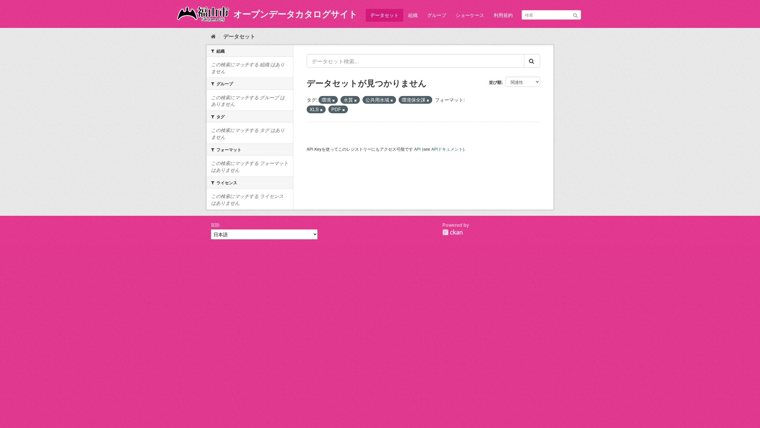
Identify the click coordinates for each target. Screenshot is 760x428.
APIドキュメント (447, 149)
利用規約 (503, 15)
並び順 (495, 82)
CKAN (452, 232)
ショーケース (470, 15)
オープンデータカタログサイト (295, 13)
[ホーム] (213, 36)
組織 (413, 15)
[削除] (333, 100)
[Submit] (575, 14)
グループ (436, 15)
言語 (215, 225)
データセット (384, 15)
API (417, 149)
